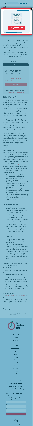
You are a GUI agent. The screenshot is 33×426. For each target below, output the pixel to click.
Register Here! (16, 28)
